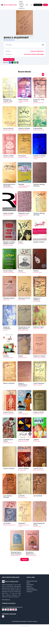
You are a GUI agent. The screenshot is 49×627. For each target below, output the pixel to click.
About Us (21, 5)
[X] (5, 609)
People (21, 3)
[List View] (46, 74)
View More (24, 559)
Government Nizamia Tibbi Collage (34, 54)
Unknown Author (10, 40)
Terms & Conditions (32, 589)
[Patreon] (15, 609)
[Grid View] (43, 74)
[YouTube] (8, 609)
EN (26, 4)
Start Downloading (8, 59)
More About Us (6, 599)
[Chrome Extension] (31, 5)
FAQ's (21, 6)
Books (21, 1)
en (3, 616)
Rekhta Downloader (32, 581)
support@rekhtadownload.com (14, 607)
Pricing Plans (30, 584)
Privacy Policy (30, 588)
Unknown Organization (37, 51)
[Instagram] (10, 609)
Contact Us (21, 8)
